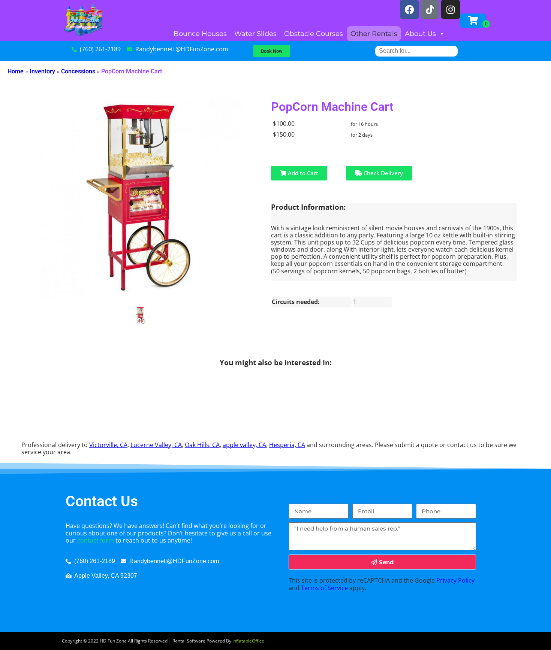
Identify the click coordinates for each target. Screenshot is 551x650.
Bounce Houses (200, 34)
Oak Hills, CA (202, 445)
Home (15, 71)
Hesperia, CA (287, 445)
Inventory (42, 71)
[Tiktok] (430, 9)
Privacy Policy (455, 580)
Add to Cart (302, 173)
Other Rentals (373, 34)
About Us (420, 34)
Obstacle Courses (313, 34)
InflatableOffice (248, 641)
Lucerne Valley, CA (156, 445)
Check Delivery (382, 173)
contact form (95, 540)
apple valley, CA (244, 445)
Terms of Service (324, 588)
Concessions (78, 71)
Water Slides (255, 34)
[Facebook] (409, 9)
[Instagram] (450, 9)
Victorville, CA (108, 445)
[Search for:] (416, 51)
